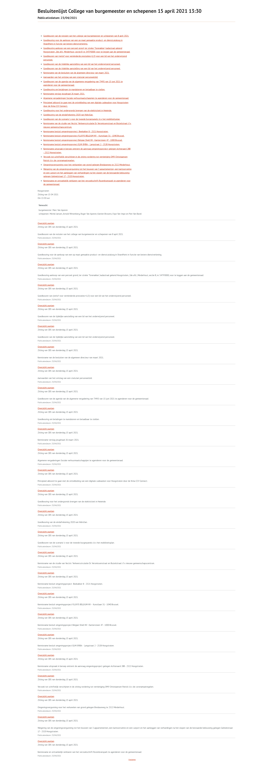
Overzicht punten (46, 223)
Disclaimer (132, 760)
